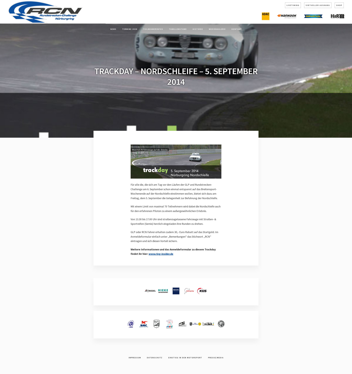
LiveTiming (293, 5)
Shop (339, 5)
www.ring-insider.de (161, 253)
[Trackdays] (176, 162)
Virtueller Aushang (318, 5)
